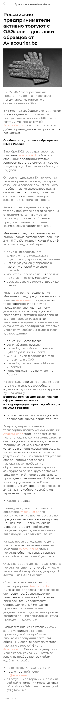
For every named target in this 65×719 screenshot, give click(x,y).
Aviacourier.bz (13, 125)
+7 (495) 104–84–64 (38, 667)
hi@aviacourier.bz (19, 675)
